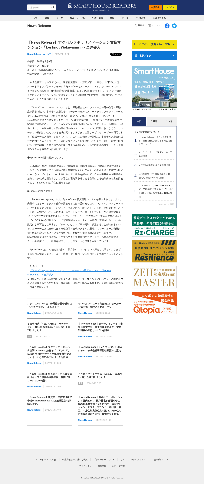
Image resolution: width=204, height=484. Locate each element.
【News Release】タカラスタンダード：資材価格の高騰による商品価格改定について (156, 140)
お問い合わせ (118, 465)
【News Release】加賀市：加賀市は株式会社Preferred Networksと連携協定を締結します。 (49, 400)
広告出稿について (160, 459)
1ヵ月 (169, 121)
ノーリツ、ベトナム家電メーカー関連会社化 (155, 154)
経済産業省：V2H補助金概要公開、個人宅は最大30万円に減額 (155, 176)
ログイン (170, 7)
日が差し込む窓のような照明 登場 (155, 165)
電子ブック (145, 55)
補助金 (141, 25)
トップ (34, 18)
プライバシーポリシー (104, 459)
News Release (34, 54)
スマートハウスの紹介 (45, 459)
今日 (139, 121)
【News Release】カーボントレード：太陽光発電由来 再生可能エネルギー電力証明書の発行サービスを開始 (100, 327)
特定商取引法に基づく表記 (75, 459)
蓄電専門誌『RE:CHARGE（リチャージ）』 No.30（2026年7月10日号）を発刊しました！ (48, 327)
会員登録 (155, 7)
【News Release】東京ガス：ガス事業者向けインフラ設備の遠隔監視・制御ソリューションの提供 (49, 377)
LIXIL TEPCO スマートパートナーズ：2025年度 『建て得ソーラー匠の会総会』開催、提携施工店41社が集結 (156, 191)
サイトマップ (85, 465)
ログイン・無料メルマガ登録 (154, 44)
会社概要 (102, 465)
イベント (156, 25)
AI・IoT (47, 54)
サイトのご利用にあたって (133, 459)
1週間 (154, 121)
